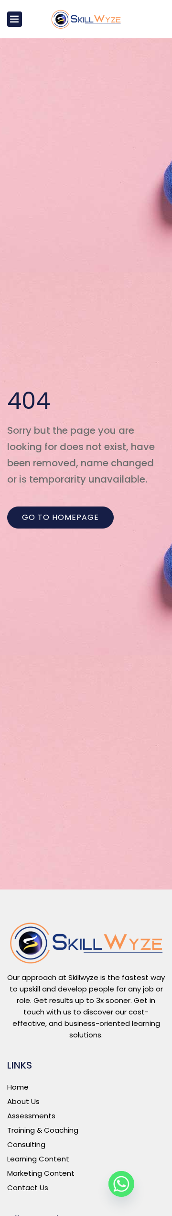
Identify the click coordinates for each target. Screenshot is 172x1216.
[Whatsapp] (121, 1184)
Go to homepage (60, 517)
